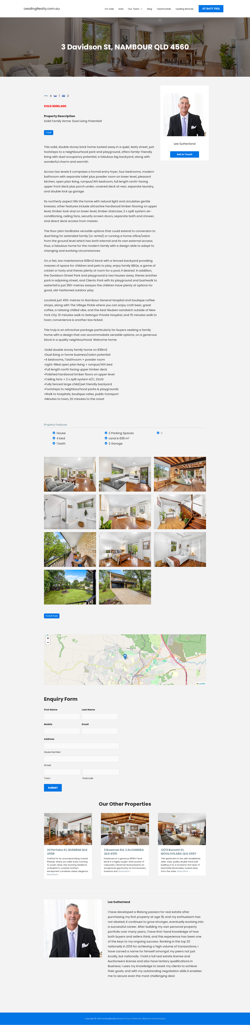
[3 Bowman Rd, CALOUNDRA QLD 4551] (125, 829)
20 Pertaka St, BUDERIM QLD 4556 (67, 852)
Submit (53, 787)
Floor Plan (52, 615)
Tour (48, 132)
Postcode (87, 778)
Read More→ (53, 874)
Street (47, 765)
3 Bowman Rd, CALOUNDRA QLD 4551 (124, 852)
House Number (52, 752)
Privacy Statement (132, 1018)
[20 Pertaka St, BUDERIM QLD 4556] (68, 829)
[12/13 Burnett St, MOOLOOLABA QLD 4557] (182, 829)
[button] (211, 8)
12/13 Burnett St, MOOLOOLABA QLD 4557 (178, 852)
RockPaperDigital (157, 1018)
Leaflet (201, 683)
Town (47, 778)
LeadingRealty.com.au (42, 8)
